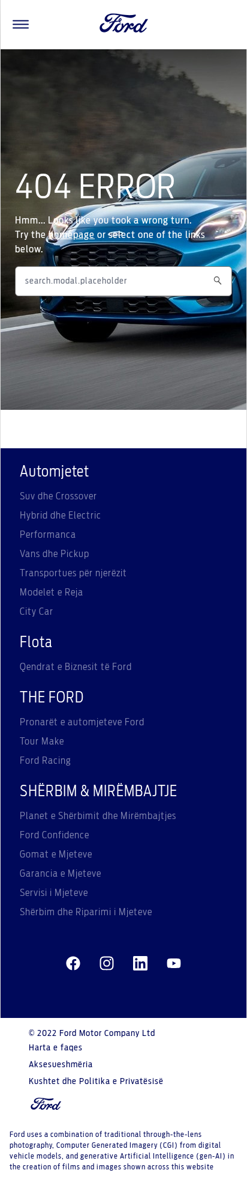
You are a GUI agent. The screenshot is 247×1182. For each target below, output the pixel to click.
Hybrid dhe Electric (60, 515)
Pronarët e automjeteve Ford (82, 722)
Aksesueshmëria (61, 1065)
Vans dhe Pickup (54, 554)
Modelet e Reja (51, 592)
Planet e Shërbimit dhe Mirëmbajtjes (98, 816)
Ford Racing (45, 761)
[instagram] (107, 964)
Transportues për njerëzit (73, 573)
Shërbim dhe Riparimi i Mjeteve (86, 912)
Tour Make (42, 741)
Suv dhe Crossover (58, 496)
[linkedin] (140, 964)
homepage (72, 235)
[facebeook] (73, 964)
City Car (36, 612)
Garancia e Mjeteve (60, 874)
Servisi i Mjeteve (54, 893)
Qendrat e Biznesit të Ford (76, 667)
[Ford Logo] (124, 24)
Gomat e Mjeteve (56, 854)
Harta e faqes (56, 1048)
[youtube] (174, 964)
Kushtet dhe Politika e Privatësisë (96, 1081)
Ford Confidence (54, 835)
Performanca (48, 535)
